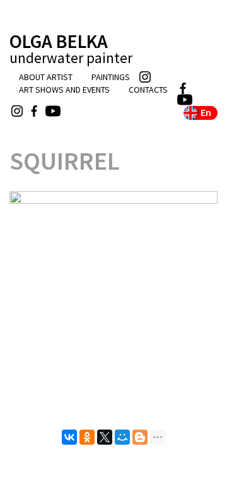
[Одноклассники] (87, 437)
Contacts (148, 89)
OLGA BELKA (70, 48)
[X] (104, 437)
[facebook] (196, 88)
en (206, 112)
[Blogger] (140, 437)
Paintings (110, 77)
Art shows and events (64, 89)
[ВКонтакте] (69, 437)
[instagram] (177, 77)
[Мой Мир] (122, 437)
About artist (46, 77)
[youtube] (196, 99)
